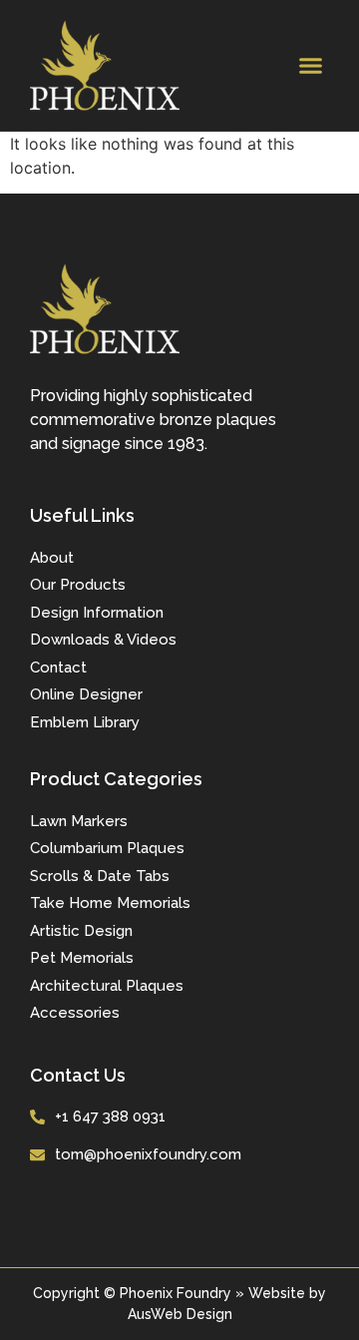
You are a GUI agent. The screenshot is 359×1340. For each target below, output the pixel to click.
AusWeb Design (180, 1314)
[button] (311, 66)
